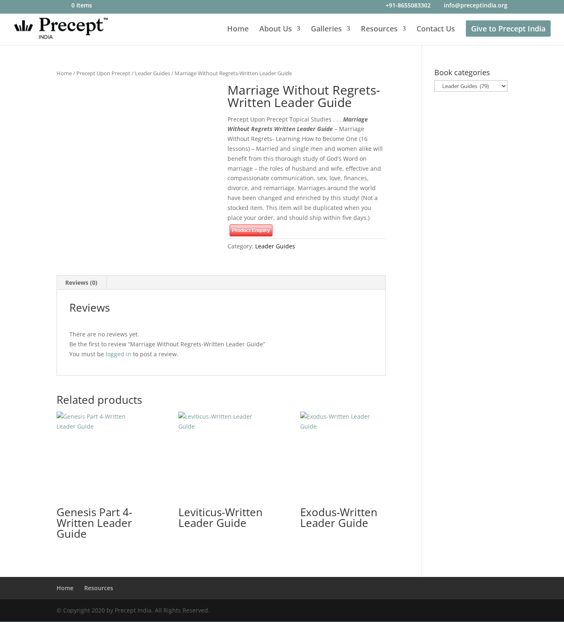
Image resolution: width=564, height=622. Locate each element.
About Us (275, 29)
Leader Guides (152, 73)
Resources (379, 29)
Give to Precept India (508, 28)
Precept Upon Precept (103, 73)
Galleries (326, 29)
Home (238, 29)
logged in (118, 354)
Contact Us (436, 29)
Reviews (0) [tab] (81, 282)
